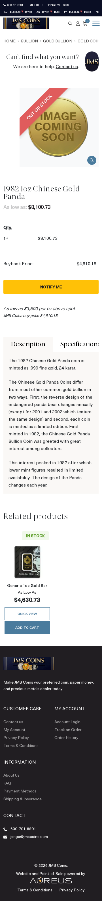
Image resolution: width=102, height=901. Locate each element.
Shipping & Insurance (22, 798)
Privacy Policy (16, 737)
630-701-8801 (15, 5)
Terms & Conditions (21, 745)
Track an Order (68, 729)
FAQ (7, 783)
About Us (11, 775)
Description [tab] (28, 344)
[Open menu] (95, 23)
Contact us (67, 66)
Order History (66, 737)
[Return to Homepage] (26, 23)
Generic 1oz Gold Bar (27, 585)
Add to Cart (27, 627)
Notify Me (51, 286)
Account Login (67, 721)
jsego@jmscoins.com (29, 836)
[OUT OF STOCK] (59, 127)
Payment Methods (20, 791)
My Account (14, 729)
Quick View (27, 613)
